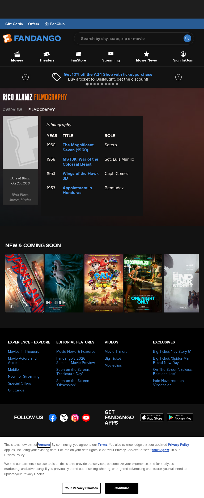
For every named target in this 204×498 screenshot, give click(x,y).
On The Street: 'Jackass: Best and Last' (173, 371)
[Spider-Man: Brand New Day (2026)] (22, 283)
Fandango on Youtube (86, 418)
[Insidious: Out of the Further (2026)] (62, 283)
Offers (33, 24)
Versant (44, 444)
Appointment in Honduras (77, 190)
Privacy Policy (178, 444)
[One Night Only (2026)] (141, 283)
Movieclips (113, 365)
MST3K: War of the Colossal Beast (80, 161)
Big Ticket (113, 358)
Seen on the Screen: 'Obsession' (73, 382)
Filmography (41, 109)
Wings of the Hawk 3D (81, 175)
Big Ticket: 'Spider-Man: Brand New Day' (172, 360)
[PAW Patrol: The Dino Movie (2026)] (101, 283)
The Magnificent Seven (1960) (78, 147)
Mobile (13, 369)
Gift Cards (14, 24)
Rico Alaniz (17, 97)
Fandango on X (64, 418)
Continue (121, 488)
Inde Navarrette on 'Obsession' (168, 382)
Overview (12, 109)
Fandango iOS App (152, 417)
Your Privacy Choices (81, 488)
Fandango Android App (180, 417)
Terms (102, 444)
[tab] (87, 83)
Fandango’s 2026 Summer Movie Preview (75, 360)
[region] (102, 467)
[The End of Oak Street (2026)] (180, 283)
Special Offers (19, 383)
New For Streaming (24, 376)
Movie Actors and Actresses (22, 360)
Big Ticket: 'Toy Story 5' (172, 351)
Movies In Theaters (23, 351)
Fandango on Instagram (75, 418)
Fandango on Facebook (53, 418)
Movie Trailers (116, 351)
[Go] (187, 38)
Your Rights (160, 449)
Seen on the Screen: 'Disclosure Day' (73, 371)
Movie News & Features (76, 351)
